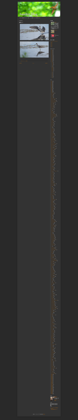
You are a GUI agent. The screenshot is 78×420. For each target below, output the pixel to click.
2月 (52, 76)
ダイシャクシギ (53, 262)
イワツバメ (52, 123)
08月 (51, 87)
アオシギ (52, 96)
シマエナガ (52, 243)
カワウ (52, 180)
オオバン (52, 152)
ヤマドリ (52, 365)
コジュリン (52, 223)
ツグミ (52, 278)
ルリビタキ (52, 372)
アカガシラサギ (53, 102)
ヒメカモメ (52, 323)
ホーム (33, 63)
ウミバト (52, 132)
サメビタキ (52, 234)
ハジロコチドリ (53, 309)
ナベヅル (52, 289)
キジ (51, 186)
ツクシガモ (52, 277)
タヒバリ (52, 268)
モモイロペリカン (53, 360)
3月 (52, 75)
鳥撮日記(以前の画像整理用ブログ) (54, 409)
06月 (51, 85)
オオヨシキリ (52, 158)
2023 (51, 52)
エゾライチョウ (53, 135)
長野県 (52, 389)
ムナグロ (52, 356)
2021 (51, 54)
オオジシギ (52, 141)
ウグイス (52, 125)
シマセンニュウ (53, 244)
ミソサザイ (52, 350)
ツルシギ (52, 283)
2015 (51, 45)
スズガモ (52, 252)
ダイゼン (52, 263)
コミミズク (52, 228)
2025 (51, 51)
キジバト (52, 187)
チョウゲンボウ (53, 276)
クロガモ (52, 201)
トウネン (52, 284)
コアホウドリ (52, 209)
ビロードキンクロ (53, 327)
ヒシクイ (52, 318)
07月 (51, 86)
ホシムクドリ (52, 341)
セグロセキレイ (53, 256)
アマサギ (52, 112)
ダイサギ (52, 261)
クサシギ (52, 196)
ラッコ (52, 371)
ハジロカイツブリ (53, 307)
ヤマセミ (52, 364)
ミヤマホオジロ (53, 352)
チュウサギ (52, 273)
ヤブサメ (52, 361)
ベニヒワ (52, 333)
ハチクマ (52, 310)
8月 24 (52, 67)
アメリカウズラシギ (53, 114)
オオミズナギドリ (53, 155)
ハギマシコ (52, 296)
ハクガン (52, 297)
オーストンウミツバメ (53, 143)
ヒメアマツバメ (53, 321)
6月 (52, 73)
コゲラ (52, 217)
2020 (51, 55)
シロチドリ (52, 250)
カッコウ (52, 174)
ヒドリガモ (52, 319)
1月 (52, 77)
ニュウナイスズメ (53, 290)
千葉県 (52, 387)
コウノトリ (52, 212)
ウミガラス (52, 129)
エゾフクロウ (52, 134)
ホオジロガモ (52, 338)
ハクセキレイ (52, 298)
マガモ (52, 342)
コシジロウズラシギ (53, 221)
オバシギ (52, 169)
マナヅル (52, 345)
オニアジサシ (52, 168)
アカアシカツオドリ (53, 98)
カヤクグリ (52, 176)
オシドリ (52, 162)
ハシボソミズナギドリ (53, 306)
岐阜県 (52, 376)
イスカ (52, 119)
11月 (52, 63)
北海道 (52, 393)
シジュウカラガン (53, 239)
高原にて (56, 22)
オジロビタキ (52, 164)
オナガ (52, 166)
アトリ (52, 108)
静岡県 (52, 386)
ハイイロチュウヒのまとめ (54, 41)
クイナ (52, 195)
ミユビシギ (52, 353)
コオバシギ (52, 213)
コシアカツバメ (53, 220)
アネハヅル (52, 109)
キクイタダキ (52, 185)
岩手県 (52, 375)
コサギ (52, 218)
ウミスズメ (52, 130)
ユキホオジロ (52, 366)
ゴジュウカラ (52, 222)
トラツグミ (52, 287)
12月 (52, 62)
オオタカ (52, 147)
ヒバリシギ (52, 320)
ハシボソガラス (53, 305)
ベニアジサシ (52, 332)
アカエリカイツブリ (53, 100)
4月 (52, 74)
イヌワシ (52, 122)
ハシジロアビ (52, 299)
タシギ (52, 267)
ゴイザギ (52, 211)
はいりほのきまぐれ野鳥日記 (54, 407)
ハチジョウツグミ (53, 311)
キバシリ (52, 189)
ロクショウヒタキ (53, 373)
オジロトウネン (53, 163)
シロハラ (52, 251)
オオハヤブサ (52, 151)
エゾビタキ (52, 133)
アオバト (52, 97)
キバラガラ (52, 190)
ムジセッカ (52, 355)
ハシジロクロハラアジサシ (54, 300)
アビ (51, 110)
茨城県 (52, 374)
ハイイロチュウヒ (53, 294)
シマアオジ (52, 241)
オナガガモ (52, 167)
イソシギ (52, 120)
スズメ (52, 253)
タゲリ (52, 266)
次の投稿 (20, 63)
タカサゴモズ (52, 264)
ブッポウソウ (52, 330)
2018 (51, 57)
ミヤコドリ (52, 351)
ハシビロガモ (52, 301)
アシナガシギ (52, 107)
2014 (51, 46)
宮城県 (52, 377)
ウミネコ (52, 131)
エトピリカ (52, 136)
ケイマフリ (52, 206)
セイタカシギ (52, 254)
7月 (52, 72)
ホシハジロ (52, 340)
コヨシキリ (52, 230)
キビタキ (52, 191)
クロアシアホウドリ (53, 199)
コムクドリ (52, 229)
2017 (51, 58)
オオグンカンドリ (53, 140)
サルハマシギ (52, 235)
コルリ (52, 232)
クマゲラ (52, 197)
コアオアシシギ (53, 207)
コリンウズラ (52, 231)
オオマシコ (52, 154)
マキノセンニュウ (53, 344)
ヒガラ (52, 316)
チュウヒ (52, 275)
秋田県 (52, 383)
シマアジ (52, 242)
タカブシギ (52, 265)
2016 (51, 59)
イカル (52, 118)
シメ (51, 246)
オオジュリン (52, 142)
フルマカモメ (52, 331)
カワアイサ (52, 179)
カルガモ (52, 178)
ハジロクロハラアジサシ (54, 308)
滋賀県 (52, 382)
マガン (52, 343)
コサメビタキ (52, 219)
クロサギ (52, 202)
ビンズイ (52, 328)
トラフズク (52, 288)
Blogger (44, 414)
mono (51, 92)
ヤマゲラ (52, 363)
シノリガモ (52, 240)
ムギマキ (52, 354)
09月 (51, 88)
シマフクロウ (52, 245)
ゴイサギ (52, 210)
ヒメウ (52, 322)
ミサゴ (52, 349)
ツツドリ (52, 279)
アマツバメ (52, 113)
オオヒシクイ (52, 153)
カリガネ (52, 177)
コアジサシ (52, 208)
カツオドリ (52, 173)
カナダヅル (52, 175)
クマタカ (52, 198)
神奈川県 (52, 384)
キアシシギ (52, 184)
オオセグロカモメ (53, 144)
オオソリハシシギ (53, 146)
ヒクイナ (52, 317)
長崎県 (52, 388)
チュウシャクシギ (53, 274)
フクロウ (52, 329)
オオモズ (52, 157)
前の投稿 (46, 63)
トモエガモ (52, 286)
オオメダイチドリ (53, 156)
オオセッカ (52, 145)
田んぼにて (56, 30)
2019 (51, 56)
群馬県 (52, 378)
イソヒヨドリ (52, 121)
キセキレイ (52, 188)
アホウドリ (52, 111)
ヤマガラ (52, 362)
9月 (52, 65)
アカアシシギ (52, 99)
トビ (51, 285)
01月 (51, 81)
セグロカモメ (52, 255)
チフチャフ (52, 272)
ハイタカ (52, 295)
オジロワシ (52, 165)
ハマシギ (52, 312)
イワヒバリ (52, 124)
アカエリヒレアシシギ (53, 101)
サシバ (52, 233)
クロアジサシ (52, 200)
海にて (55, 34)
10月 (52, 64)
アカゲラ (52, 103)
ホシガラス (52, 339)
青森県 (52, 385)
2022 (51, 53)
